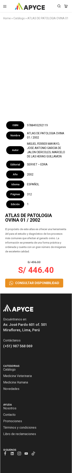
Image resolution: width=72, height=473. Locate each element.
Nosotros (9, 408)
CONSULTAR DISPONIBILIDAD (37, 283)
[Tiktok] (33, 454)
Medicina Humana (15, 382)
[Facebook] (5, 454)
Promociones (12, 421)
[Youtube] (26, 454)
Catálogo (19, 18)
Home (7, 18)
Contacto (9, 415)
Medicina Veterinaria (17, 376)
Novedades (11, 389)
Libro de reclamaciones (19, 434)
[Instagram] (19, 454)
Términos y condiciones (19, 427)
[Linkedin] (12, 454)
